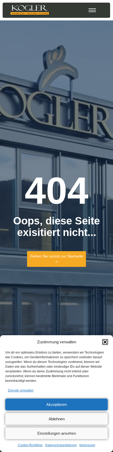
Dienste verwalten (21, 390)
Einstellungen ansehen (56, 433)
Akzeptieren (56, 404)
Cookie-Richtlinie (30, 445)
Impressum (87, 445)
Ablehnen (57, 419)
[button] (105, 342)
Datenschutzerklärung (61, 445)
